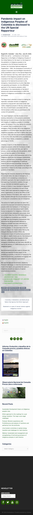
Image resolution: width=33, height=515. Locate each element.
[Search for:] (13, 330)
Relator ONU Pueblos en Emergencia (20, 289)
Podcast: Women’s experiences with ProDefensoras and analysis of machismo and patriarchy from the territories (15, 423)
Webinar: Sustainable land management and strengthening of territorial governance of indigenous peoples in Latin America (15, 435)
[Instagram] (21, 338)
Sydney (29, 512)
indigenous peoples (13, 287)
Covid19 (4, 287)
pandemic (22, 287)
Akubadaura (6, 34)
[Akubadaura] (16, 5)
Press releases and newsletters (17, 36)
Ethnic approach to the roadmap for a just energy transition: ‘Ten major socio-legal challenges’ (14, 416)
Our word (4, 36)
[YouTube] (17, 338)
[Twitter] (14, 338)
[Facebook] (11, 338)
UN (3, 292)
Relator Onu (5, 289)
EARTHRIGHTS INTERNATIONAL (13, 283)
